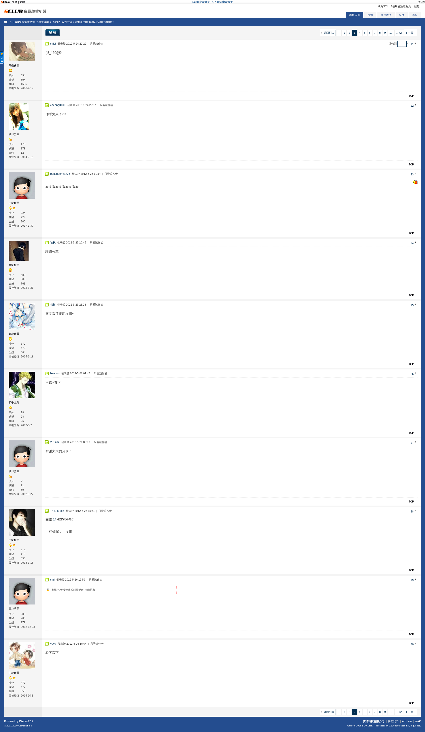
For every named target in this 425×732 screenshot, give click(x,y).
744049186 (57, 510)
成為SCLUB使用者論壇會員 (394, 6)
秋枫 (53, 242)
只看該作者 (96, 43)
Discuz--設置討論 (62, 22)
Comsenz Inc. (25, 725)
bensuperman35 (60, 173)
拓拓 (53, 304)
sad (52, 579)
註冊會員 (14, 134)
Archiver (407, 721)
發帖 (53, 32)
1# (54, 519)
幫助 (401, 15)
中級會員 (14, 202)
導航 (414, 15)
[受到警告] (415, 183)
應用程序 (386, 15)
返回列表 (329, 32)
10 (390, 32)
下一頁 (409, 32)
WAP (418, 721)
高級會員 (14, 65)
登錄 (416, 6)
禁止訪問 (14, 608)
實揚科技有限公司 (373, 721)
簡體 (22, 2)
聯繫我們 (393, 721)
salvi (53, 43)
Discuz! (24, 721)
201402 (55, 442)
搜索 (370, 15)
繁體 (14, 2)
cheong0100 (58, 105)
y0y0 (53, 643)
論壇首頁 (354, 15)
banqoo (55, 373)
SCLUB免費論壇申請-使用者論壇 (29, 22)
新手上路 (14, 402)
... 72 (399, 32)
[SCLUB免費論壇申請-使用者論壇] (25, 12)
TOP (411, 95)
